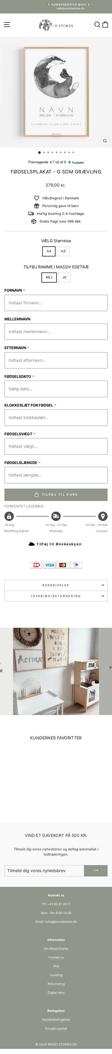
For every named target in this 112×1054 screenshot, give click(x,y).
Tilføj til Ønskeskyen (59, 544)
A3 (63, 251)
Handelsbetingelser (56, 1019)
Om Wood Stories (56, 948)
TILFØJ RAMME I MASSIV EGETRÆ (56, 266)
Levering (56, 975)
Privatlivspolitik (56, 1028)
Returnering (56, 984)
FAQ (56, 966)
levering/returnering (56, 596)
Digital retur (56, 992)
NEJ (49, 277)
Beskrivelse (55, 585)
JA (64, 277)
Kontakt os (56, 957)
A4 (49, 251)
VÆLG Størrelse (56, 240)
